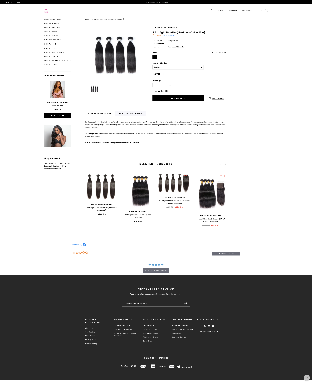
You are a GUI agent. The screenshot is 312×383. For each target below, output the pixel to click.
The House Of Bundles (164, 28)
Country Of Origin (160, 63)
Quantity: (156, 81)
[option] (114, 54)
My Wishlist (248, 10)
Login (221, 10)
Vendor (155, 47)
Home (87, 19)
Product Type (158, 44)
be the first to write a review (156, 271)
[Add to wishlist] (89, 176)
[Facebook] (201, 326)
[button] (226, 253)
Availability (157, 41)
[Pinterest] (209, 326)
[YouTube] (213, 326)
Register (233, 10)
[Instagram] (205, 326)
